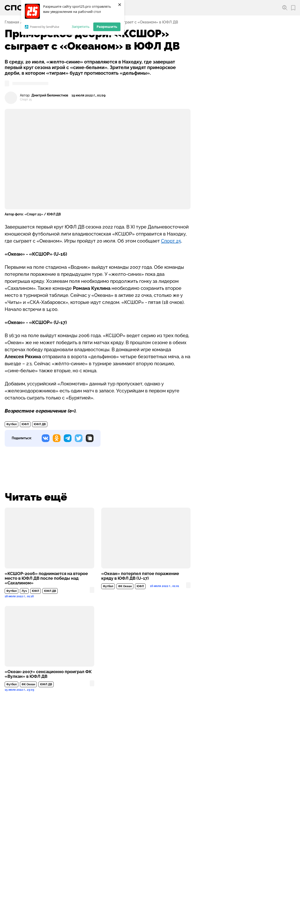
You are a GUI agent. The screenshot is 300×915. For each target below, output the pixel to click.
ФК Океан (125, 586)
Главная (12, 22)
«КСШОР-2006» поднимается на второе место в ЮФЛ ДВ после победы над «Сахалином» (46, 578)
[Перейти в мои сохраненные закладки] (293, 8)
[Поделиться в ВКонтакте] (45, 438)
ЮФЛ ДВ (40, 424)
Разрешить (107, 26)
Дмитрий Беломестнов (49, 95)
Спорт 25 (171, 241)
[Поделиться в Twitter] (78, 438)
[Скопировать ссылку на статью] (90, 438)
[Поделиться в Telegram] (67, 438)
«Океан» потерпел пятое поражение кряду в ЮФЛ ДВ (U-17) (140, 576)
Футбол (11, 424)
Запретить (81, 26)
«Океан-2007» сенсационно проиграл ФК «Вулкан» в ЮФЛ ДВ (48, 674)
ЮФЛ (25, 424)
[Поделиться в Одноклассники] (56, 438)
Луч (24, 591)
